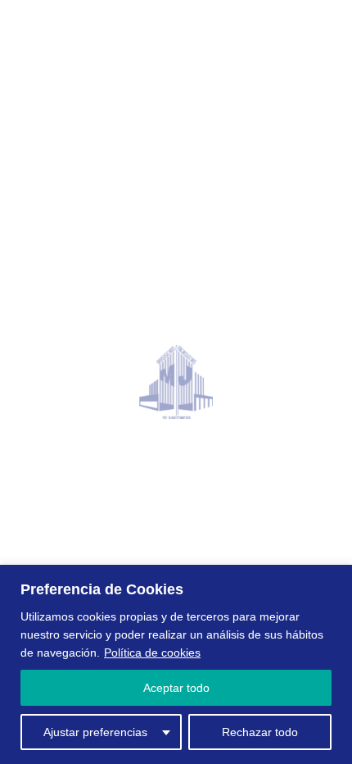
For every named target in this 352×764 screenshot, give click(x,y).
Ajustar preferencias (95, 732)
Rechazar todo (260, 732)
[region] (176, 664)
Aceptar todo (176, 687)
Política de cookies (152, 652)
